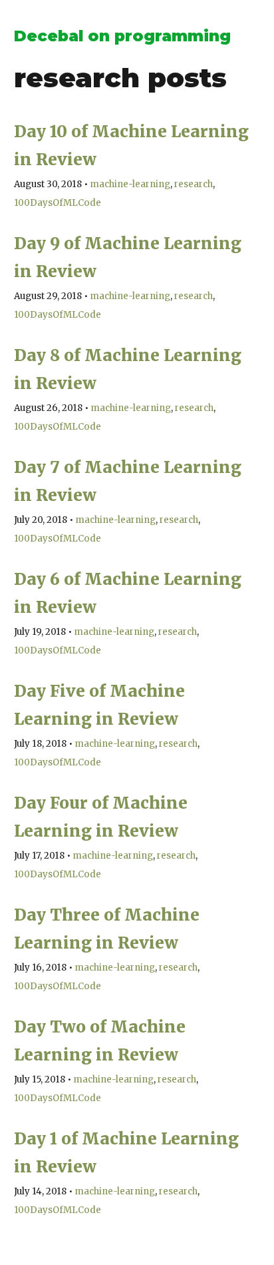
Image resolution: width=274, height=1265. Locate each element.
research (193, 184)
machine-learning (130, 184)
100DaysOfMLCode (57, 203)
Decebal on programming (122, 36)
